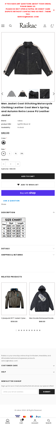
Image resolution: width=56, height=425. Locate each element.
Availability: (5, 127)
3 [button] (21, 330)
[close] (53, 10)
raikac (20, 121)
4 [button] (24, 330)
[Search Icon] (10, 26)
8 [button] (34, 330)
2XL (22, 153)
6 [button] (29, 330)
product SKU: (6, 124)
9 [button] (37, 330)
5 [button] (26, 330)
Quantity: (5, 159)
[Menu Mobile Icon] (2, 25)
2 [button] (19, 330)
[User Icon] (44, 25)
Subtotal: (5, 169)
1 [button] (16, 330)
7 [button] (32, 330)
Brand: (3, 121)
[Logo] (28, 25)
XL (16, 153)
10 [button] (39, 330)
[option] (28, 58)
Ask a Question (11, 201)
